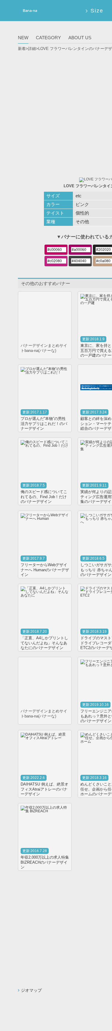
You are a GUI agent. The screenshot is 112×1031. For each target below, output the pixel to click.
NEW (23, 37)
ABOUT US (79, 37)
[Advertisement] (56, 112)
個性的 (82, 212)
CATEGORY (48, 37)
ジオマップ (31, 990)
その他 (82, 221)
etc (79, 195)
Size (96, 11)
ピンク (82, 204)
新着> (23, 48)
